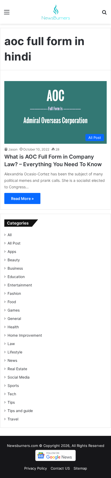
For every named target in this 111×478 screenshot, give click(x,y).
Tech (12, 394)
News (12, 360)
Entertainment (20, 285)
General (14, 318)
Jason (13, 149)
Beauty (14, 260)
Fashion (14, 293)
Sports (13, 385)
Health (13, 327)
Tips (11, 402)
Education (16, 277)
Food (12, 302)
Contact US (60, 468)
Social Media (19, 377)
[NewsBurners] (55, 12)
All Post (14, 243)
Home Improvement (25, 335)
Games (14, 310)
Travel (13, 419)
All (10, 235)
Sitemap (80, 468)
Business (15, 268)
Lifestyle (15, 352)
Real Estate (17, 369)
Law (11, 344)
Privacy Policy (35, 468)
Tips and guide (20, 411)
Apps (12, 251)
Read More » (22, 198)
